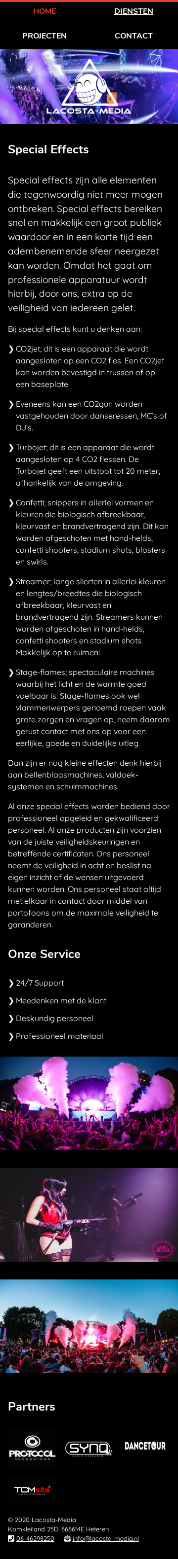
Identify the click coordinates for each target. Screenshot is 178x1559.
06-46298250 (35, 1538)
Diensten (133, 11)
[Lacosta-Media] (89, 121)
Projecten (44, 36)
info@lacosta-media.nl (106, 1538)
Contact (134, 36)
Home (44, 11)
